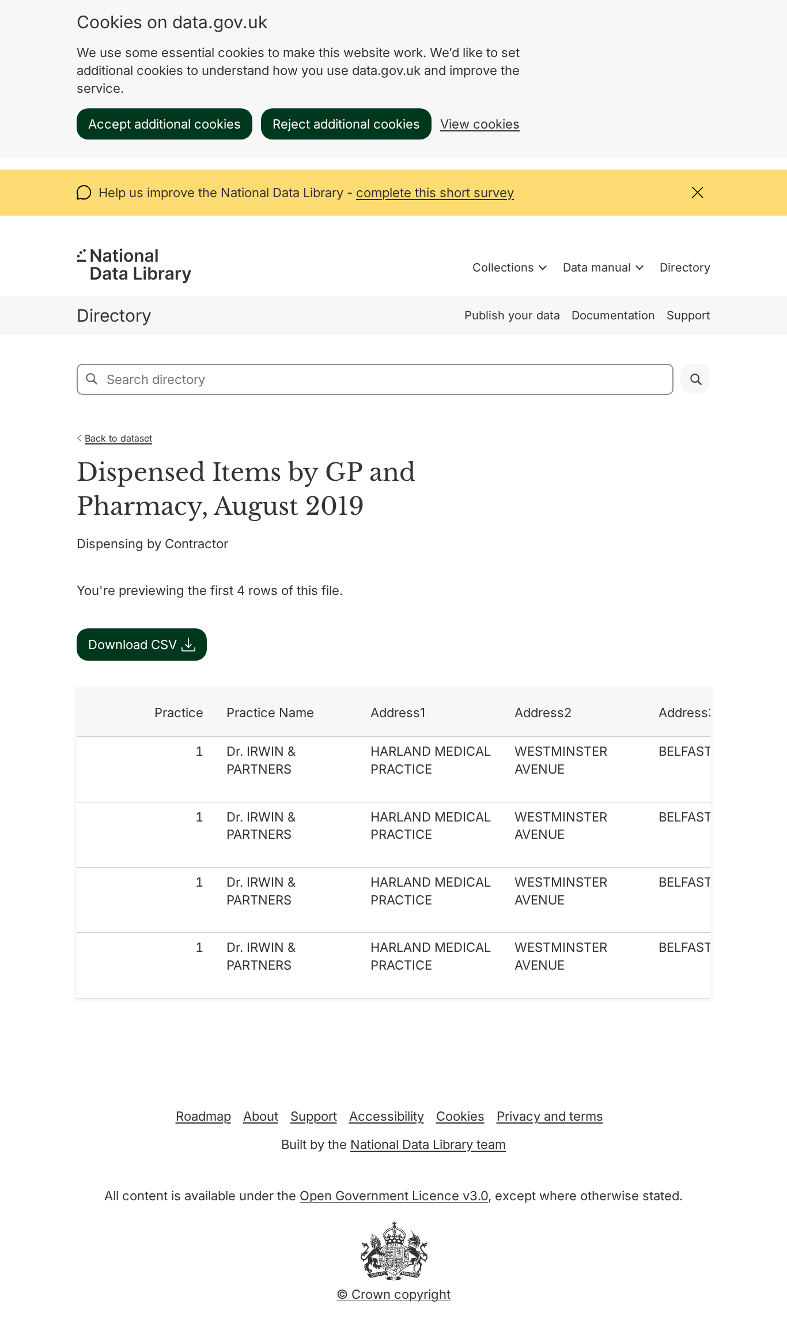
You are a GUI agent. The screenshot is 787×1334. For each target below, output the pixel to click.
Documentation (613, 315)
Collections (503, 267)
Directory (685, 267)
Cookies (460, 1116)
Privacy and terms (550, 1116)
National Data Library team (428, 1144)
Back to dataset (118, 438)
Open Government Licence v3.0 (394, 1195)
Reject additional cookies (346, 123)
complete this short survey (435, 192)
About (260, 1116)
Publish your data (512, 315)
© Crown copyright (393, 1294)
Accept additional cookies (164, 123)
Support (688, 315)
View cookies (480, 123)
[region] (393, 843)
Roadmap (203, 1116)
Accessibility (386, 1116)
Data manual (597, 267)
